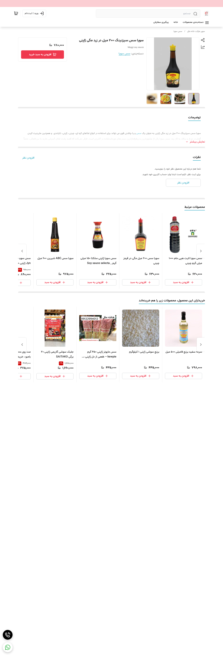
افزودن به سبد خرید (40, 54)
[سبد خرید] (16, 13)
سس (138, 133)
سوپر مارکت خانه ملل (196, 31)
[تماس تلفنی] (8, 635)
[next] (22, 251)
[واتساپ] (8, 647)
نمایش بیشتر (197, 142)
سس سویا (178, 31)
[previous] (201, 251)
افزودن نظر (28, 158)
